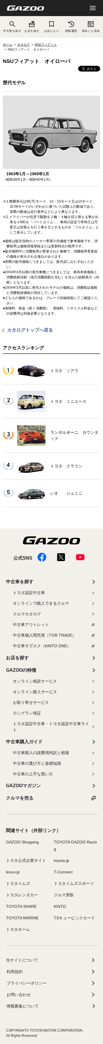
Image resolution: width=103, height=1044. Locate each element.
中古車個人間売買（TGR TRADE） (44, 635)
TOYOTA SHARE (21, 906)
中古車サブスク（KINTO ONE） (42, 646)
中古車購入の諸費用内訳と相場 (41, 752)
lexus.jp (13, 872)
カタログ (23, 44)
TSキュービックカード (74, 918)
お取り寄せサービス (31, 702)
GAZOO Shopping (22, 842)
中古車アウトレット (31, 624)
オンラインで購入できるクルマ (41, 603)
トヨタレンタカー (22, 895)
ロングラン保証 (27, 713)
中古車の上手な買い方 (33, 774)
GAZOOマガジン (23, 785)
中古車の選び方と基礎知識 (37, 763)
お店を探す (31, 30)
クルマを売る (19, 797)
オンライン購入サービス (35, 691)
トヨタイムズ (18, 883)
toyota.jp (61, 860)
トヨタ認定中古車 (29, 592)
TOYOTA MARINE (22, 918)
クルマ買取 (64, 895)
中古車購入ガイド (24, 741)
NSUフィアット (46, 44)
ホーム (7, 44)
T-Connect (63, 872)
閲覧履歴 (71, 30)
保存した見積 (91, 30)
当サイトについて (22, 960)
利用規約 (15, 971)
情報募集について (23, 1006)
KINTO (60, 906)
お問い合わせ (19, 994)
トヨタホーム (18, 929)
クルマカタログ (27, 614)
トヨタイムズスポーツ (74, 883)
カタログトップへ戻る (30, 330)
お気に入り (51, 30)
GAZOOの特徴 (21, 670)
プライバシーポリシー (27, 983)
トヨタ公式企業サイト (26, 860)
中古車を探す (19, 581)
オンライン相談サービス (35, 681)
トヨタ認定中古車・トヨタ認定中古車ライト (51, 726)
